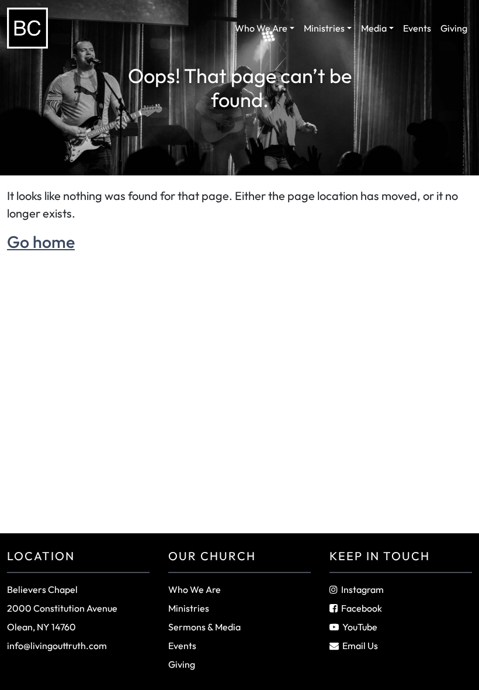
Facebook (361, 608)
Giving (453, 28)
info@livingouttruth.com (57, 645)
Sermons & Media (204, 627)
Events (417, 28)
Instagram (362, 589)
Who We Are (261, 28)
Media (374, 28)
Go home (41, 241)
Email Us (360, 645)
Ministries (324, 28)
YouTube (359, 627)
